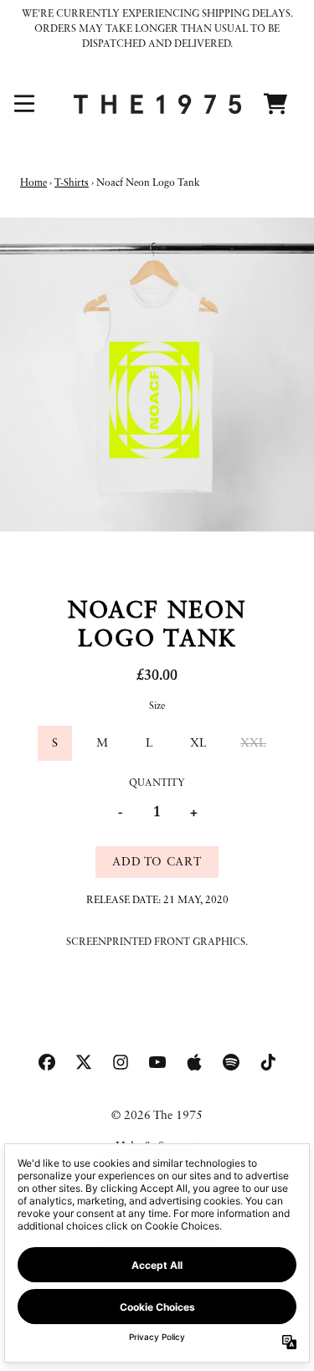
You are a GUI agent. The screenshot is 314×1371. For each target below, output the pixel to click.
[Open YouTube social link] (157, 1062)
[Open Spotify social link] (231, 1062)
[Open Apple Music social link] (194, 1062)
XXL (253, 743)
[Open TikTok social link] (268, 1062)
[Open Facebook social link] (46, 1062)
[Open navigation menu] (24, 103)
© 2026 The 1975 (157, 1116)
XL (198, 743)
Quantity (157, 783)
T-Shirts (71, 183)
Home (33, 183)
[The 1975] (157, 104)
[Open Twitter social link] (83, 1062)
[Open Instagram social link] (120, 1062)
